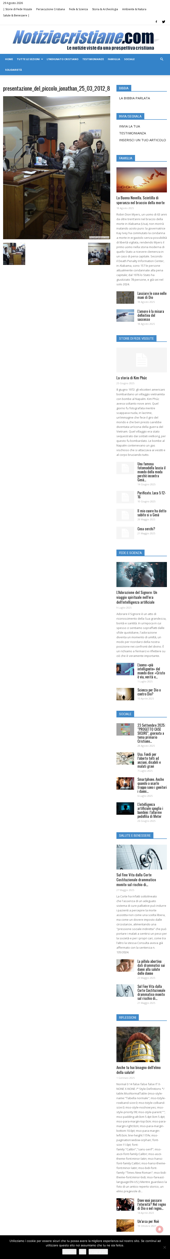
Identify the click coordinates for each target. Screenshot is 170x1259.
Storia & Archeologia (105, 9)
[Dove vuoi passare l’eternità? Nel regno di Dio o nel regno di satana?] (125, 1204)
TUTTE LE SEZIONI (28, 59)
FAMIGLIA (114, 59)
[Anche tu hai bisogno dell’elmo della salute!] (141, 1044)
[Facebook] (156, 22)
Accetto (69, 1251)
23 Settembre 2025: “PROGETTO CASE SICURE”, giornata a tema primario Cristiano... (151, 733)
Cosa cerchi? (146, 528)
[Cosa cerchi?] (125, 533)
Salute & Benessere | (16, 15)
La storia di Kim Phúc (131, 377)
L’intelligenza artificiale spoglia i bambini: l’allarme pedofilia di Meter (150, 810)
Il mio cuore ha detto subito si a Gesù (151, 512)
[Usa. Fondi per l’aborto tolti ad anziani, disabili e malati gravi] (125, 758)
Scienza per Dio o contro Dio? (149, 692)
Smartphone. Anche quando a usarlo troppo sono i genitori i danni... (152, 785)
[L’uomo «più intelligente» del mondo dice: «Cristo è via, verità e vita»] (125, 669)
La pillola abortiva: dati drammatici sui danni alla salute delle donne (151, 967)
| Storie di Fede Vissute (17, 9)
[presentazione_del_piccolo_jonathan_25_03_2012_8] (56, 238)
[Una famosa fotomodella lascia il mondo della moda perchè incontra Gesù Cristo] (125, 468)
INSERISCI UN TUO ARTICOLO (142, 140)
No (83, 1251)
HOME (9, 59)
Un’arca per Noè (148, 1221)
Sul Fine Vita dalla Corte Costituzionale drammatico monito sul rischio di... (136, 879)
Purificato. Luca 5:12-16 (151, 494)
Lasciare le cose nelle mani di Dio (151, 295)
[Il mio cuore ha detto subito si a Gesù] (125, 515)
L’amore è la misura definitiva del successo (150, 315)
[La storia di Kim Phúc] (141, 360)
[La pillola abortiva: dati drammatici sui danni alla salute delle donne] (125, 965)
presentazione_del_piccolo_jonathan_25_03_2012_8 (56, 88)
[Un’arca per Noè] (125, 1225)
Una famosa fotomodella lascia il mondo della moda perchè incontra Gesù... (151, 471)
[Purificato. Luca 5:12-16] (125, 497)
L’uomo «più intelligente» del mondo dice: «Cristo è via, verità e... (151, 670)
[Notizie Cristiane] (85, 40)
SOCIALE (129, 59)
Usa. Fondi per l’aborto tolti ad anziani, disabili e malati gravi (149, 760)
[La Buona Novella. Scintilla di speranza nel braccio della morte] (141, 179)
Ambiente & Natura (134, 9)
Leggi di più (98, 1251)
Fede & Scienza (78, 9)
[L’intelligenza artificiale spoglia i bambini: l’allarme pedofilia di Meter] (125, 808)
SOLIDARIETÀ (13, 69)
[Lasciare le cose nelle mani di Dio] (125, 297)
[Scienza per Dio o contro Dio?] (125, 694)
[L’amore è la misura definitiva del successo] (125, 315)
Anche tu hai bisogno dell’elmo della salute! (138, 1070)
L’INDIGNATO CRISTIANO (62, 59)
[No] (164, 1247)
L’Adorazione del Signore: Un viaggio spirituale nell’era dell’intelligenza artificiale (136, 597)
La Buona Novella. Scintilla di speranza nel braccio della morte (140, 200)
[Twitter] (163, 22)
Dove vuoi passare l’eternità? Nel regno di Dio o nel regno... (151, 1204)
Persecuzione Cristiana (50, 9)
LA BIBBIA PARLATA (134, 98)
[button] (161, 59)
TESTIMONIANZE (93, 59)
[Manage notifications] (159, 1229)
